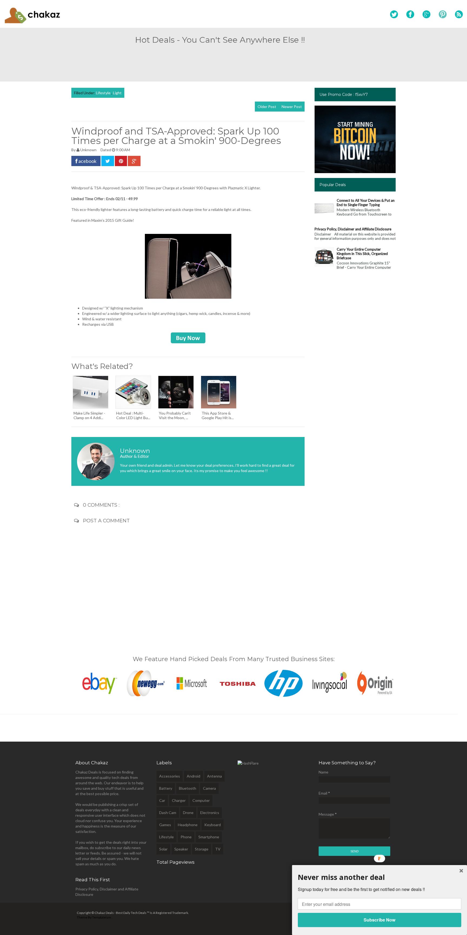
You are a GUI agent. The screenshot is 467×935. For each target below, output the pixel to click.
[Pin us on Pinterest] (443, 14)
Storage (201, 849)
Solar (163, 849)
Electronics (209, 812)
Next (401, 682)
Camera (209, 788)
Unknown (88, 149)
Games (165, 824)
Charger (179, 800)
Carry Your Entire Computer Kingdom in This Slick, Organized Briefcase (362, 253)
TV (218, 849)
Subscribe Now (379, 920)
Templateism (101, 917)
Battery (165, 788)
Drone (188, 812)
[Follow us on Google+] (426, 14)
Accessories (169, 776)
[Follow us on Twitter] (394, 14)
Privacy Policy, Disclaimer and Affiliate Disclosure (353, 229)
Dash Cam (167, 812)
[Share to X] (107, 161)
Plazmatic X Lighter (244, 188)
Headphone (188, 824)
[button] (379, 877)
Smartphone (208, 837)
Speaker (181, 849)
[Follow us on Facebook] (410, 14)
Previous (66, 682)
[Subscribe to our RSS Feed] (459, 14)
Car (162, 800)
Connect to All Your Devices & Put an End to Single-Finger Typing (366, 202)
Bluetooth (187, 788)
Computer (201, 800)
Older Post (267, 106)
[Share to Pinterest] (121, 161)
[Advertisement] (233, 60)
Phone (186, 837)
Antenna (214, 776)
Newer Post (292, 106)
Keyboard (212, 824)
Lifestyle (103, 92)
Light (117, 92)
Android (193, 776)
